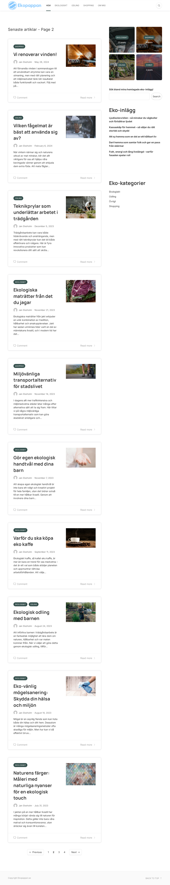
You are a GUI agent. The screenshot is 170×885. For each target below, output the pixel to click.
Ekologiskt (61, 5)
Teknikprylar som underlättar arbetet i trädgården (35, 212)
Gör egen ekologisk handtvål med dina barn (34, 463)
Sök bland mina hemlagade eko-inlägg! (131, 89)
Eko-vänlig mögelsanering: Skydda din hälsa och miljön (31, 695)
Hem (48, 5)
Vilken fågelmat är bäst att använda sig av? (35, 131)
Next (74, 852)
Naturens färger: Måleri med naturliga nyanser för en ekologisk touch (32, 785)
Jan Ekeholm (25, 62)
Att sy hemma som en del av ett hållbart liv (132, 136)
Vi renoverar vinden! (35, 54)
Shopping (88, 5)
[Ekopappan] (24, 5)
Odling (75, 5)
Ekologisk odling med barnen (31, 615)
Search (156, 96)
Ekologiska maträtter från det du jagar (33, 296)
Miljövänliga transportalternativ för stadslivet (34, 380)
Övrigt (112, 201)
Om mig (102, 5)
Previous (37, 852)
